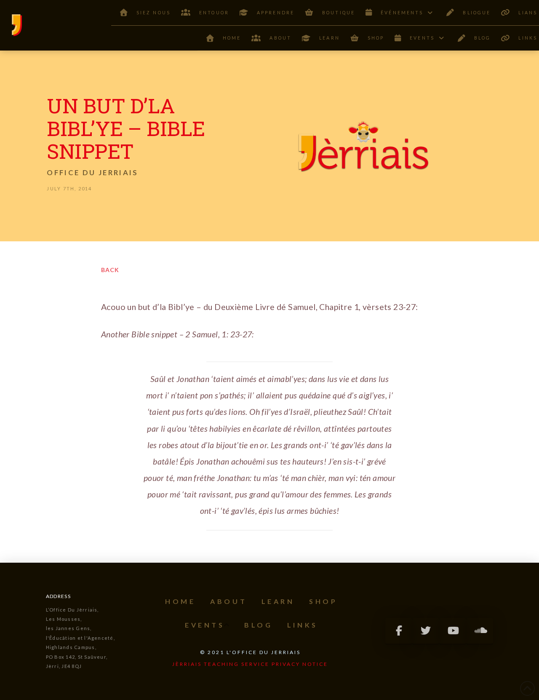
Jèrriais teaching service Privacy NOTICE (250, 664)
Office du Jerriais (92, 172)
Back (110, 269)
